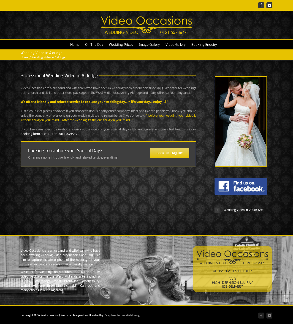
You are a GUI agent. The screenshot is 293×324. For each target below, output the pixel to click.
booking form (30, 134)
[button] (243, 210)
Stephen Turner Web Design (123, 315)
